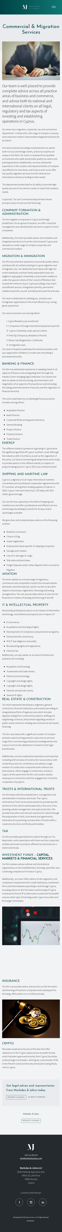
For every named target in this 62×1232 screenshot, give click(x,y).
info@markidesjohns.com (31, 1158)
